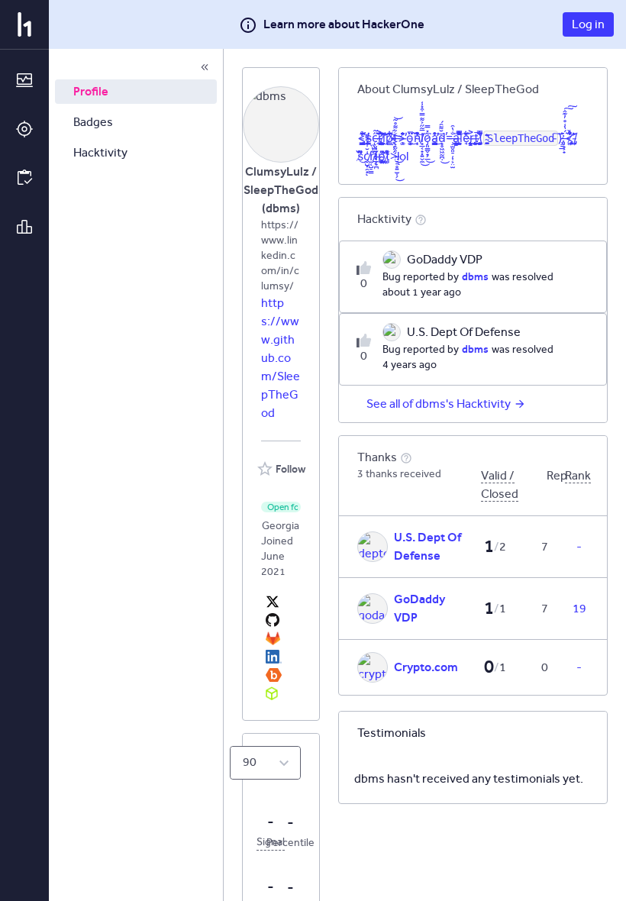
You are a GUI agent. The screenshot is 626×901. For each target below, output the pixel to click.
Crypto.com (426, 667)
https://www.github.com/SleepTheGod (280, 357)
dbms (475, 276)
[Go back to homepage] (24, 24)
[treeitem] (136, 91)
